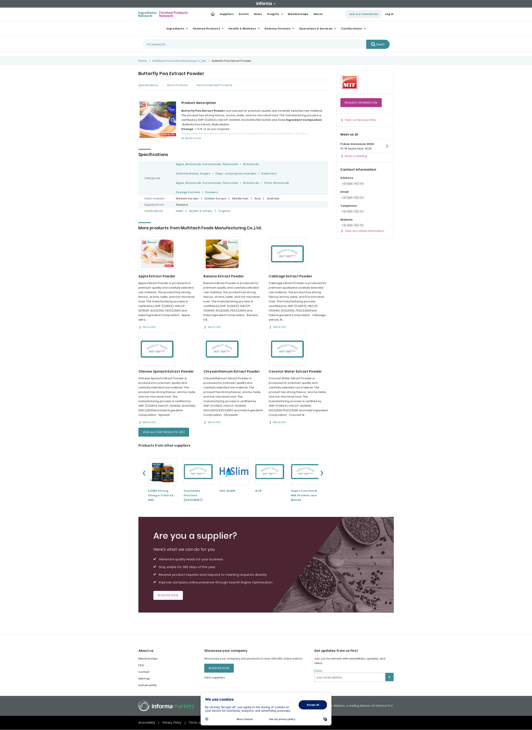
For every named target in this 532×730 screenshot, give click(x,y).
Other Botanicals (276, 183)
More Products (177, 85)
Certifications (351, 29)
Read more (193, 138)
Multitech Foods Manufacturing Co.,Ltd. (179, 61)
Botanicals (251, 164)
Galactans (269, 173)
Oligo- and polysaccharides (235, 173)
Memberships (298, 14)
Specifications (148, 85)
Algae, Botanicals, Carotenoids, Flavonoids (207, 164)
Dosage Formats (188, 192)
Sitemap (144, 679)
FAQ (141, 665)
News (258, 14)
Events (244, 14)
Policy (318, 670)
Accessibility (146, 722)
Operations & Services (315, 29)
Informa (266, 3)
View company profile (360, 120)
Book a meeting (356, 156)
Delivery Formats (278, 29)
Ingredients (175, 29)
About (318, 14)
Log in (389, 14)
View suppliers (214, 677)
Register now (168, 595)
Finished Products (206, 29)
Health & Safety (200, 211)
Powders (211, 192)
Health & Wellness (242, 29)
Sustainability (147, 685)
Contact (144, 672)
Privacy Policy (171, 722)
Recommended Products (214, 85)
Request (361, 103)
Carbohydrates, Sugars (193, 173)
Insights (273, 14)
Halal (179, 211)
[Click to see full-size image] (158, 119)
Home (142, 61)
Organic (224, 211)
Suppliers (227, 14)
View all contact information (364, 231)
